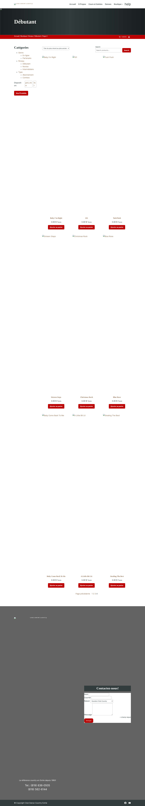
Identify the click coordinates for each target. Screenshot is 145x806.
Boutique (24, 36)
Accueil (16, 36)
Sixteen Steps (56, 397)
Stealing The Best (117, 576)
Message (88, 715)
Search (97, 47)
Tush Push (117, 218)
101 (86, 218)
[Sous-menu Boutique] (122, 4)
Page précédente (83, 594)
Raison (87, 701)
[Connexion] (129, 37)
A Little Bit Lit (86, 576)
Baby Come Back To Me (56, 576)
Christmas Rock (86, 397)
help (128, 4)
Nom (86, 694)
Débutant (37, 36)
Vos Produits (21, 93)
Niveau (30, 36)
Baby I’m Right (56, 218)
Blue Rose (117, 397)
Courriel (87, 698)
